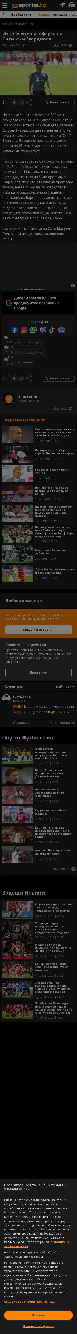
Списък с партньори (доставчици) (30, 1301)
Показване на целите (38, 1326)
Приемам (38, 1315)
